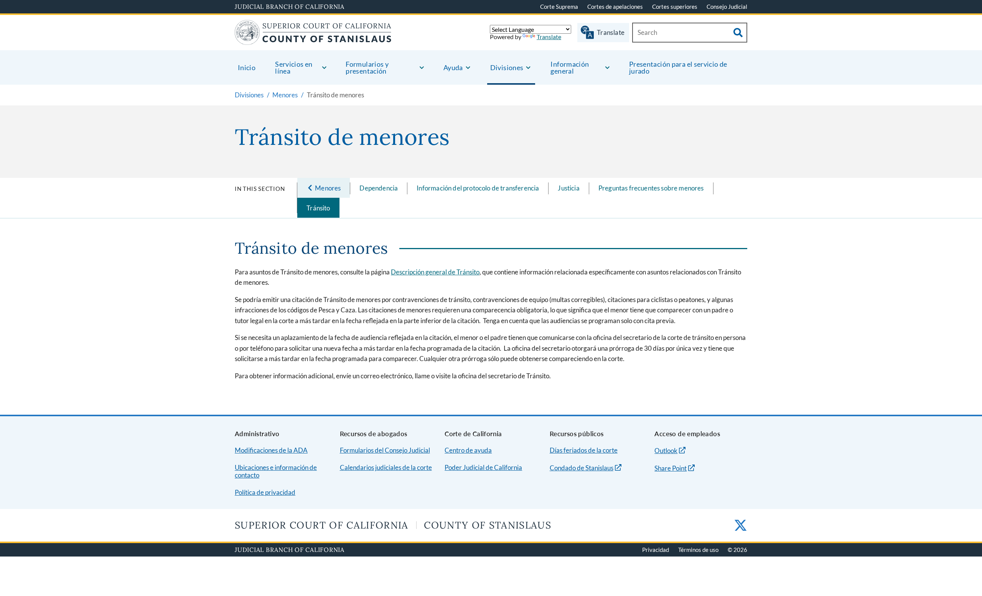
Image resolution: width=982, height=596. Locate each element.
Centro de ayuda (468, 450)
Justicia (568, 188)
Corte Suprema (559, 6)
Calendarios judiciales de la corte (386, 467)
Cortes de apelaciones (615, 6)
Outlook (665, 451)
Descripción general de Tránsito (435, 272)
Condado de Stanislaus (581, 468)
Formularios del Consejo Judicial (385, 450)
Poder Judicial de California (483, 467)
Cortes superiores (674, 6)
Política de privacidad (265, 492)
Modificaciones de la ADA (271, 450)
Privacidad (655, 549)
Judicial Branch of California (289, 6)
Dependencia (378, 188)
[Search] (738, 32)
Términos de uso (698, 549)
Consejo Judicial (727, 6)
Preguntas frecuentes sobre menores (651, 188)
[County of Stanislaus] (313, 40)
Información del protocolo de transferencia (478, 188)
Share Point (670, 468)
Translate (549, 36)
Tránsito (318, 208)
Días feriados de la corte (584, 450)
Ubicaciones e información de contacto (276, 471)
